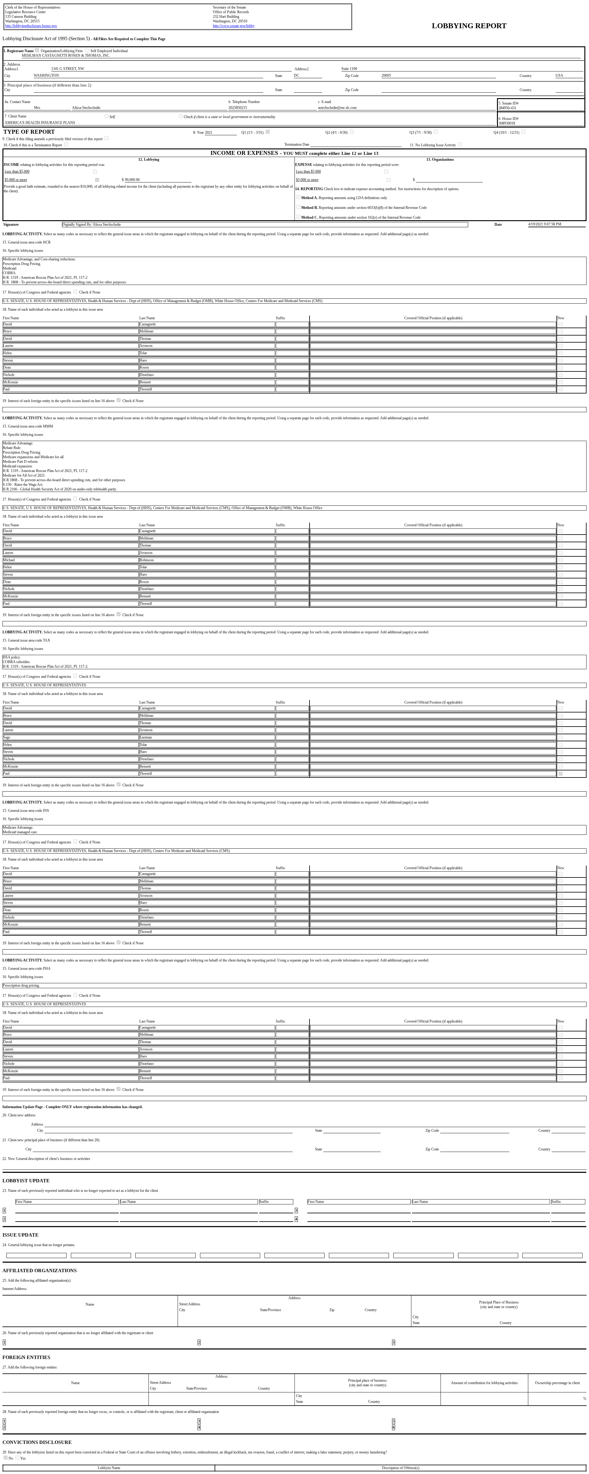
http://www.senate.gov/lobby (234, 26)
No (11, 1458)
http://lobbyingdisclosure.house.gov (31, 26)
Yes (23, 1458)
